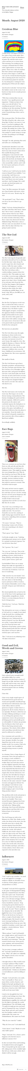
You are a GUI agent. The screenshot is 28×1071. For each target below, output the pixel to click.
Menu (22, 7)
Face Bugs (7, 429)
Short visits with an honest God (10, 7)
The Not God (9, 234)
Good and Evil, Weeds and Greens (12, 647)
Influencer (8, 856)
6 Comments (5, 864)
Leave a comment (6, 436)
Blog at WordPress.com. (7, 1064)
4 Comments (5, 242)
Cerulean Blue (10, 29)
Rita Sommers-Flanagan (7, 34)
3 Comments (5, 36)
